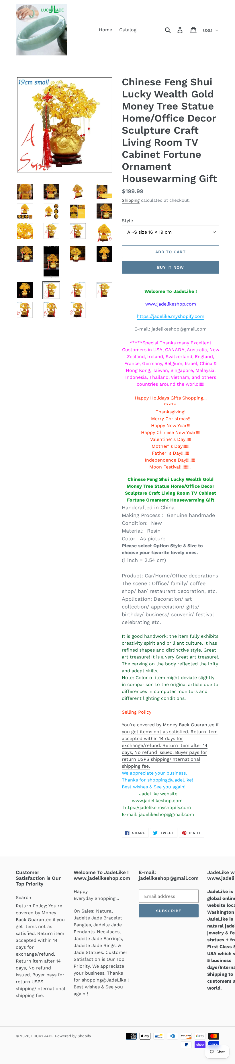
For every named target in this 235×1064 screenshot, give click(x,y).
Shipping (131, 200)
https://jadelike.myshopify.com (170, 316)
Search (23, 897)
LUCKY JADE (42, 1036)
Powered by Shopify (73, 1036)
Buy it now (170, 267)
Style (127, 220)
